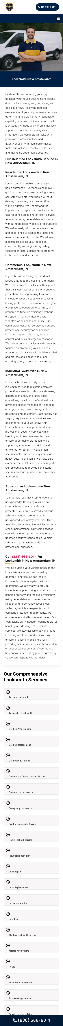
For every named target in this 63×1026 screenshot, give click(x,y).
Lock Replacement (18, 887)
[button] (58, 18)
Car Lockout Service (19, 760)
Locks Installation (18, 903)
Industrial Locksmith (19, 855)
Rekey (12, 966)
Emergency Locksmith (20, 808)
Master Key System (19, 950)
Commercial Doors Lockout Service (27, 776)
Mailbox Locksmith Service (23, 935)
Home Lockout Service (20, 840)
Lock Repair (15, 871)
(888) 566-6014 (24, 556)
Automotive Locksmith (20, 713)
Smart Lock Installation (21, 1014)
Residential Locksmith (20, 982)
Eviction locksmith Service (22, 824)
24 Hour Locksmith (18, 697)
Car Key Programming (20, 729)
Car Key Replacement (20, 744)
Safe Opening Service (20, 998)
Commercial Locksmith (21, 792)
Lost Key (13, 919)
